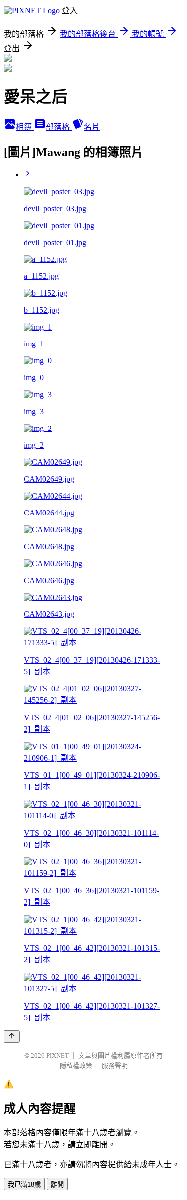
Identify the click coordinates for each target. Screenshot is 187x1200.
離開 (57, 1184)
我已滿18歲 (24, 1184)
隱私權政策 (76, 1065)
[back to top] (12, 1036)
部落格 (59, 127)
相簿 (25, 127)
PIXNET (57, 1055)
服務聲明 (115, 1065)
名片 (92, 127)
